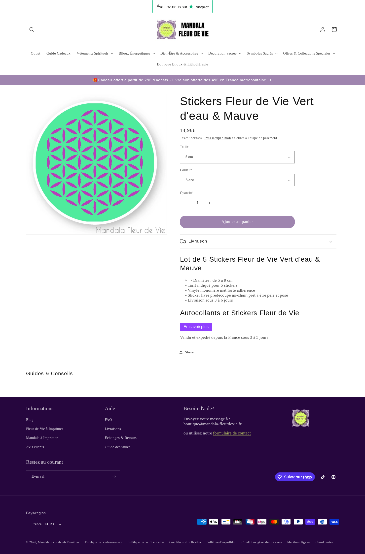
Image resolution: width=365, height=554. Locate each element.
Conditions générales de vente (262, 542)
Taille (184, 147)
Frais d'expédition (217, 138)
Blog (30, 420)
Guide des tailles (117, 447)
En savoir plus (196, 327)
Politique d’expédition (221, 542)
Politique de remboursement (103, 542)
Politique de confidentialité (146, 542)
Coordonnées (324, 542)
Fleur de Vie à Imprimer (44, 429)
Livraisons (113, 429)
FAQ (108, 420)
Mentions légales (298, 542)
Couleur (186, 170)
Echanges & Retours (121, 438)
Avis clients (35, 447)
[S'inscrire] (114, 476)
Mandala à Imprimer (42, 438)
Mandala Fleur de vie (52, 542)
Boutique (73, 542)
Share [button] (189, 352)
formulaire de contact (232, 433)
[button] (31, 29)
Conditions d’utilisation (185, 542)
